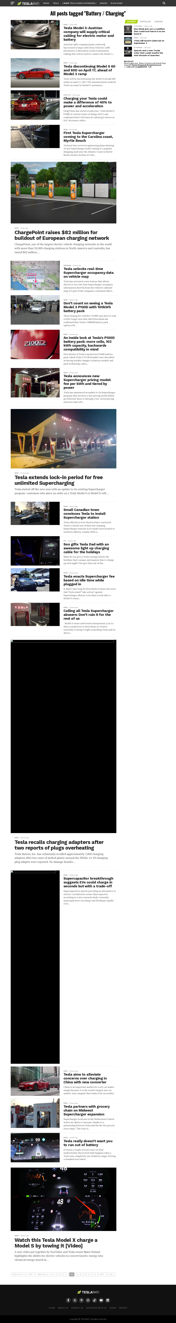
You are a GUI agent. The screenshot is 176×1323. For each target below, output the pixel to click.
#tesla (134, 65)
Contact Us (77, 1308)
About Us (63, 1308)
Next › (102, 1274)
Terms (112, 1308)
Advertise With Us (96, 1308)
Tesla (56, 3)
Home (52, 1308)
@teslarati (128, 61)
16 (95, 1274)
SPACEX (103, 3)
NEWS (46, 3)
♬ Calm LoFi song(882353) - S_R (137, 67)
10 (60, 1274)
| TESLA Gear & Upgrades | (79, 3)
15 (89, 1274)
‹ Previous (41, 1274)
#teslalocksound (154, 65)
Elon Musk (116, 3)
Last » (111, 1274)
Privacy (123, 1308)
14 (83, 1274)
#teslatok (142, 65)
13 (77, 1274)
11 (66, 1274)
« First (30, 1274)
